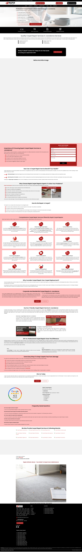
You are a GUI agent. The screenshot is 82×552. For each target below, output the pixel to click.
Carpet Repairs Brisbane (48, 510)
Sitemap (32, 514)
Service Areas (42, 5)
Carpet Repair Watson (21, 540)
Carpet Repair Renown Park (22, 542)
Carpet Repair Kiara (46, 430)
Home (26, 5)
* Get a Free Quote (58, 52)
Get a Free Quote (72, 3)
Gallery (32, 511)
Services (35, 5)
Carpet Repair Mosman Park (35, 430)
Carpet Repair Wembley (34, 433)
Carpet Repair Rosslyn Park (22, 544)
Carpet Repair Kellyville (21, 537)
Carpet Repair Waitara (21, 536)
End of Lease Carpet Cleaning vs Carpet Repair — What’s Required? (41, 503)
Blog (50, 5)
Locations (30, 5)
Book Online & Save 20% (36, 24)
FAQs (47, 5)
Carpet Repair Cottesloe (47, 437)
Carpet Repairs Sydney (48, 509)
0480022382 (59, 3)
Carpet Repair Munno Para (22, 543)
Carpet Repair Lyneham (21, 538)
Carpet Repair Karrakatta (60, 437)
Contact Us (55, 5)
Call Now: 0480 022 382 (24, 24)
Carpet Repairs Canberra (49, 511)
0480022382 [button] (20, 523)
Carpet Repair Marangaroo (47, 433)
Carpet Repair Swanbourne (22, 430)
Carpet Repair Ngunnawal (22, 541)
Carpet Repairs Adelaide (48, 513)
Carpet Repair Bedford (34, 437)
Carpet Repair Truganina (21, 532)
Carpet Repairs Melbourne (49, 508)
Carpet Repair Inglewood (22, 437)
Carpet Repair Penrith (21, 535)
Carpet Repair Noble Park (21, 533)
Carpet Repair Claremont (60, 433)
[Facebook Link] (16, 526)
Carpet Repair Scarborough (60, 430)
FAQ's (32, 509)
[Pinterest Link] (18, 526)
